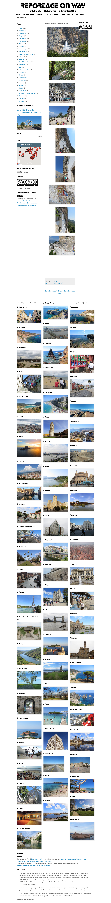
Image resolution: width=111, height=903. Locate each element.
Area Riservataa (21, 17)
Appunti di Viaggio (53, 14)
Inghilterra (22, 38)
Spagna (21, 36)
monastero (68, 282)
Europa (61, 282)
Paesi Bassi (22, 90)
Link (63, 14)
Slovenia (21, 85)
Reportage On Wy (37, 859)
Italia (20, 28)
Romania (22, 64)
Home (18, 14)
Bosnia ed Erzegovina (26, 54)
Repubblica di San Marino (27, 93)
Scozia (21, 75)
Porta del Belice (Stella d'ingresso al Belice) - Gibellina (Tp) (29, 112)
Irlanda (21, 57)
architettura (55, 282)
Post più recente (50, 291)
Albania (21, 44)
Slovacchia (22, 77)
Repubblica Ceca (24, 62)
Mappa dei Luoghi (28, 14)
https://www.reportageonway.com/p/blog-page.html (33, 865)
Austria (21, 59)
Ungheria (22, 98)
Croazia (21, 72)
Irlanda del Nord (24, 70)
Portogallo (22, 33)
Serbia (21, 88)
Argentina (22, 80)
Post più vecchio (69, 291)
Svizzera (22, 96)
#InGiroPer (40, 14)
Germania (22, 41)
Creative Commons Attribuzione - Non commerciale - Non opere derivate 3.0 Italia (28, 203)
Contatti (70, 14)
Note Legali (80, 14)
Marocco (22, 83)
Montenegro (62, 284)
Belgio (21, 46)
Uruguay (22, 101)
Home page (60, 292)
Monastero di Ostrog (51, 284)
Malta (21, 67)
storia (68, 284)
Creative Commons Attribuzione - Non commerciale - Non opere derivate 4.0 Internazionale (51, 860)
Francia (21, 30)
